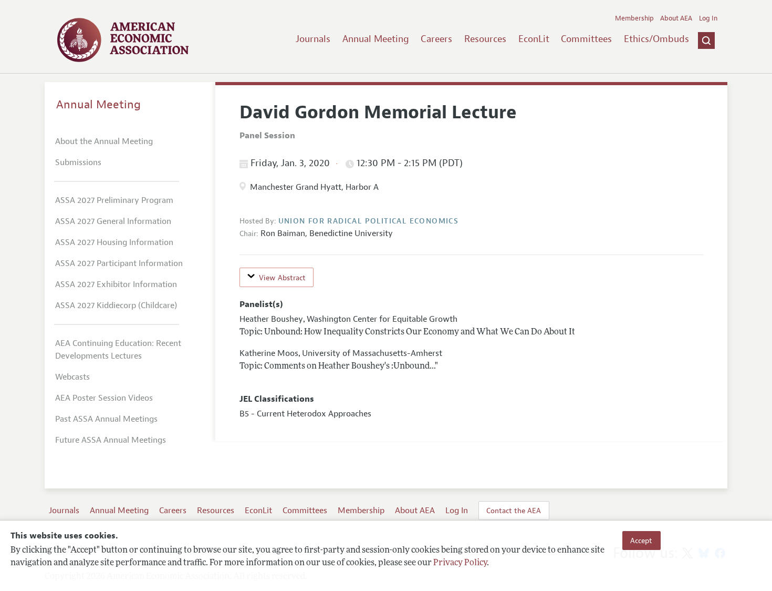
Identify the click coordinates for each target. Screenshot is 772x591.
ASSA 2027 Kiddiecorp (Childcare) (116, 305)
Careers (436, 39)
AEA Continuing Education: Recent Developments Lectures (118, 349)
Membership (634, 18)
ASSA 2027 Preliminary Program (114, 200)
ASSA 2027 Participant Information (119, 263)
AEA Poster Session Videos (104, 398)
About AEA (676, 18)
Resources (485, 39)
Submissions (78, 162)
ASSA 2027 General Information (113, 221)
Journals (313, 39)
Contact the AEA (513, 510)
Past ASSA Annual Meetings (106, 419)
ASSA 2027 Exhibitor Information (116, 284)
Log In (708, 18)
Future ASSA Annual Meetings (110, 440)
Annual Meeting (375, 39)
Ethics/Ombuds (656, 39)
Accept (641, 540)
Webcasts (72, 377)
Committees (586, 39)
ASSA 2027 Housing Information (114, 242)
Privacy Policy (460, 563)
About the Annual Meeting (104, 141)
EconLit (533, 39)
